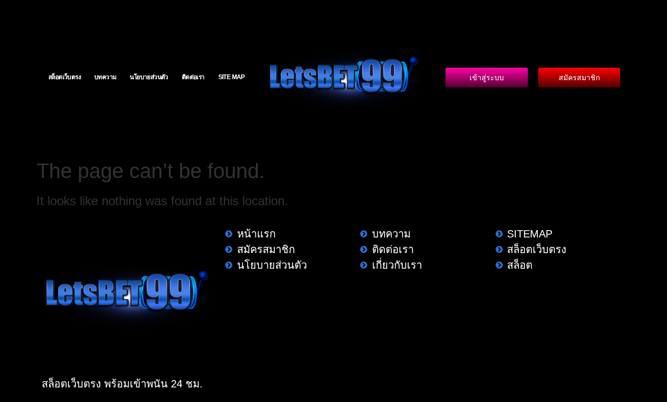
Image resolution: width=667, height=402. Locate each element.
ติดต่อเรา (193, 77)
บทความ (105, 77)
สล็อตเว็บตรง (64, 77)
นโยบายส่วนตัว (149, 77)
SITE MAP (231, 77)
